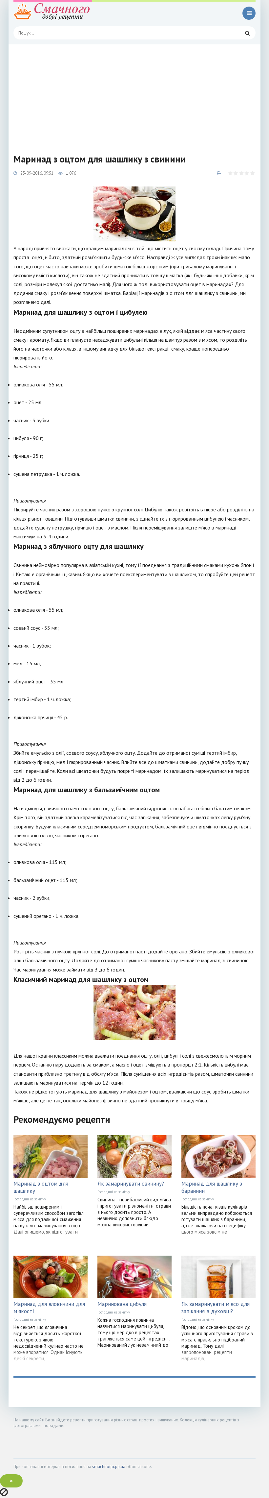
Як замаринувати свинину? (130, 1183)
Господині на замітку (29, 1199)
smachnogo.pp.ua (108, 1466)
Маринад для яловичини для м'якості (49, 1307)
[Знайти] (247, 32)
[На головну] (52, 13)
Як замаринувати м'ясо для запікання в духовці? (215, 1307)
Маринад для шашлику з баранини (211, 1187)
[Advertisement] (134, 94)
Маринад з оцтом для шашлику (40, 1187)
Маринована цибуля (122, 1304)
